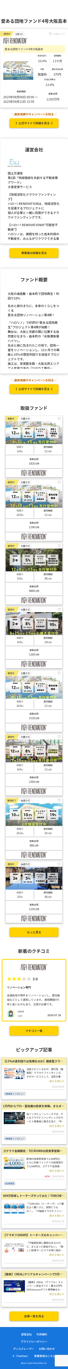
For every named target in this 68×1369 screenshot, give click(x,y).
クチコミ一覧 (34, 1031)
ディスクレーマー (23, 1349)
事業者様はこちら (44, 1356)
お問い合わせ (47, 1349)
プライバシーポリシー (34, 1341)
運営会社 (26, 1334)
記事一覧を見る (34, 1316)
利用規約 (41, 1334)
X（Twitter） (21, 1356)
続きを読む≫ (56, 1081)
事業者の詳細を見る (34, 253)
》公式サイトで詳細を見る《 (34, 123)
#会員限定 (9, 1183)
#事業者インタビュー (15, 1093)
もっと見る (34, 932)
